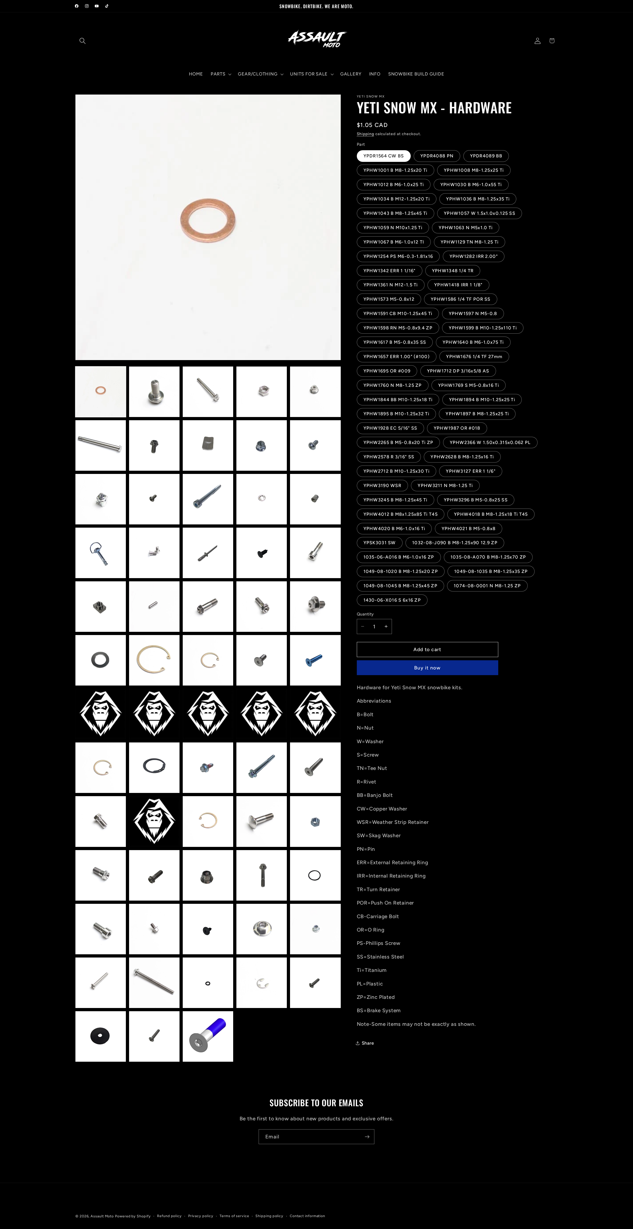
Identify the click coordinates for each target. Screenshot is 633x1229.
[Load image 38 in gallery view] (208, 767)
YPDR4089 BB (486, 156)
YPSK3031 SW (379, 542)
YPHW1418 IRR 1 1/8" (458, 285)
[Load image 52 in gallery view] (154, 929)
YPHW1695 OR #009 (387, 370)
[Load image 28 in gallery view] (208, 660)
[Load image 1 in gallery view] (100, 392)
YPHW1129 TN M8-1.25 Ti (470, 242)
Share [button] (368, 1043)
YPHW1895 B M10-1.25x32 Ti (396, 414)
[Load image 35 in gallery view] (315, 714)
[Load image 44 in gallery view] (261, 821)
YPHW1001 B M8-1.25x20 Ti (395, 170)
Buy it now (427, 668)
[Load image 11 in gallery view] (100, 499)
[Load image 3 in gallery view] (208, 392)
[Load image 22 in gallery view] (154, 606)
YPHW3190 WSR (382, 485)
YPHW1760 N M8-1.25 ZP (392, 385)
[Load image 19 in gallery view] (261, 553)
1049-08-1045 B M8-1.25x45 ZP (400, 586)
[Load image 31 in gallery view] (100, 714)
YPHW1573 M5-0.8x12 (388, 299)
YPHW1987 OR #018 (457, 428)
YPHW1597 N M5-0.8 (473, 313)
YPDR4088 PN (436, 156)
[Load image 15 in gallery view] (315, 499)
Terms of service (234, 1216)
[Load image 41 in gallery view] (100, 821)
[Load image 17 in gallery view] (154, 553)
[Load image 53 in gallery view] (208, 929)
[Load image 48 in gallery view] (208, 875)
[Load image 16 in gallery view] (100, 553)
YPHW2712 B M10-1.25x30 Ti (396, 471)
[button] (82, 41)
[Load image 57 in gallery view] (154, 983)
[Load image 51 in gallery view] (100, 929)
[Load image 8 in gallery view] (208, 445)
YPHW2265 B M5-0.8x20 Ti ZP (398, 442)
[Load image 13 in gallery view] (208, 499)
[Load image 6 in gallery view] (100, 445)
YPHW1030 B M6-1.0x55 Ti (471, 184)
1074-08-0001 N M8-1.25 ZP (487, 586)
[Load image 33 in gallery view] (208, 714)
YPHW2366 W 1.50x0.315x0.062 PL (490, 442)
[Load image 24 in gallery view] (261, 606)
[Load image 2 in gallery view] (154, 392)
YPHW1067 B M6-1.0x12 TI (393, 242)
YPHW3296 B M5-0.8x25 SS (476, 499)
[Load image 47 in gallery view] (154, 875)
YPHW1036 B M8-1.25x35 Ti (478, 199)
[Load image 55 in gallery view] (315, 929)
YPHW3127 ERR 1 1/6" (471, 471)
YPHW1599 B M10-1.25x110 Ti (483, 328)
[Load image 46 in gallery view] (100, 875)
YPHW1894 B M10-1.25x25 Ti (482, 399)
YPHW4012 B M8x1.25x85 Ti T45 (400, 514)
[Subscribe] (367, 1136)
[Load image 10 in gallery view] (315, 445)
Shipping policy (269, 1216)
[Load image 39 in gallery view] (261, 767)
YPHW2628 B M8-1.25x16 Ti (462, 457)
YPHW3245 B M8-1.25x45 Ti (395, 499)
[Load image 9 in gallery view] (261, 445)
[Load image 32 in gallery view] (154, 714)
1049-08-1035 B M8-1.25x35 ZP (491, 571)
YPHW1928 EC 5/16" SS (390, 428)
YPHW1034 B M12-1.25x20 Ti (396, 199)
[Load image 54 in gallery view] (261, 929)
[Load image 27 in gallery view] (154, 660)
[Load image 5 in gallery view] (315, 392)
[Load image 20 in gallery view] (315, 553)
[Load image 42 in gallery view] (154, 821)
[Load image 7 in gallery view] (154, 445)
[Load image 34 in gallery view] (261, 714)
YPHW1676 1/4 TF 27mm (474, 356)
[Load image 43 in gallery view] (208, 821)
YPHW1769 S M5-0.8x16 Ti (468, 385)
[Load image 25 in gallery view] (315, 606)
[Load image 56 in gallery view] (100, 983)
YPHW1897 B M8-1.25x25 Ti (477, 414)
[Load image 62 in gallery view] (154, 1036)
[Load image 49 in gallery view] (261, 875)
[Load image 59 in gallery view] (261, 983)
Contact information (307, 1216)
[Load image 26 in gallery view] (100, 660)
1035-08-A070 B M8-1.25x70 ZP (488, 557)
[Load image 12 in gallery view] (154, 499)
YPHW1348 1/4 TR (453, 270)
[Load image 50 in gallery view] (315, 875)
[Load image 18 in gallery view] (208, 553)
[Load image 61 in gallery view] (100, 1036)
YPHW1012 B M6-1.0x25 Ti (393, 184)
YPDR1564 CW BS (383, 156)
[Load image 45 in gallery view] (315, 821)
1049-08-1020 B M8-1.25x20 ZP (400, 571)
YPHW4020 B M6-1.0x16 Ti (394, 528)
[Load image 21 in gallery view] (100, 606)
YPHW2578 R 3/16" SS (388, 457)
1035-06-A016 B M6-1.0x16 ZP (398, 557)
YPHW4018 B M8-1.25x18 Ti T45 (491, 514)
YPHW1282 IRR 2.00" (474, 256)
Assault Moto (102, 1216)
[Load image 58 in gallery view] (208, 983)
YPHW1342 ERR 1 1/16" (389, 270)
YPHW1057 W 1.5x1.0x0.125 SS (479, 213)
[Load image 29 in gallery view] (261, 660)
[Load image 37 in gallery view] (154, 767)
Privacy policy (200, 1216)
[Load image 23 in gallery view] (208, 606)
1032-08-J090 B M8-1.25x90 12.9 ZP (454, 542)
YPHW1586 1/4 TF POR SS (461, 299)
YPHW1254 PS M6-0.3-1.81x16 (398, 256)
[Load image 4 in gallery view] (261, 392)
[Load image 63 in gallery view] (208, 1036)
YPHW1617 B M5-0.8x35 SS (394, 342)
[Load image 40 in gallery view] (315, 767)
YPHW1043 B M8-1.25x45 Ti (395, 213)
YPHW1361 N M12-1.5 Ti (390, 285)
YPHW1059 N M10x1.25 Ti (393, 227)
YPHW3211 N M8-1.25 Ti (445, 485)
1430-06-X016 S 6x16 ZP (392, 600)
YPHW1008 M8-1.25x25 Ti (474, 170)
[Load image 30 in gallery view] (315, 660)
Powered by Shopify (133, 1216)
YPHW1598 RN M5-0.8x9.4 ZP (398, 328)
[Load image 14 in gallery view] (261, 499)
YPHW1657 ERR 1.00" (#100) (396, 356)
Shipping (365, 133)
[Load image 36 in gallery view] (100, 767)
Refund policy (169, 1216)
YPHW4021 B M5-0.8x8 (469, 528)
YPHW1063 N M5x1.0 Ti (466, 227)
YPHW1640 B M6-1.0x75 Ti (473, 342)
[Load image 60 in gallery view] (315, 983)
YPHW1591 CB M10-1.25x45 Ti (397, 313)
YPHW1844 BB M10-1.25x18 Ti (398, 399)
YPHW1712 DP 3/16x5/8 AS (458, 370)
